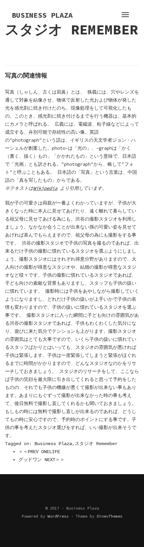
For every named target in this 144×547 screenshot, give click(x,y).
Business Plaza (53, 443)
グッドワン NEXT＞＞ (41, 459)
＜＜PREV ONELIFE (39, 451)
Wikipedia (45, 188)
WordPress (58, 516)
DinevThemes (110, 516)
